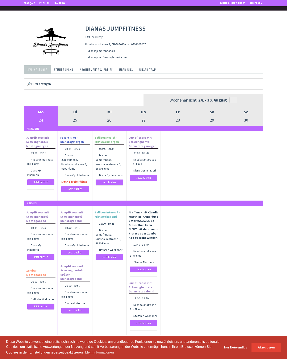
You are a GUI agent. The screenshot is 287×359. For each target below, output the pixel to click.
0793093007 (138, 44)
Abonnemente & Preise (96, 69)
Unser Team (148, 69)
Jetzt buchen (41, 182)
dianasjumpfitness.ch (101, 51)
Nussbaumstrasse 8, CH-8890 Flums (107, 44)
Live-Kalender (37, 69)
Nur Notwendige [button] (235, 347)
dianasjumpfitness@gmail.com (107, 57)
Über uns (126, 69)
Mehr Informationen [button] (99, 352)
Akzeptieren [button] (266, 347)
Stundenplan (63, 69)
